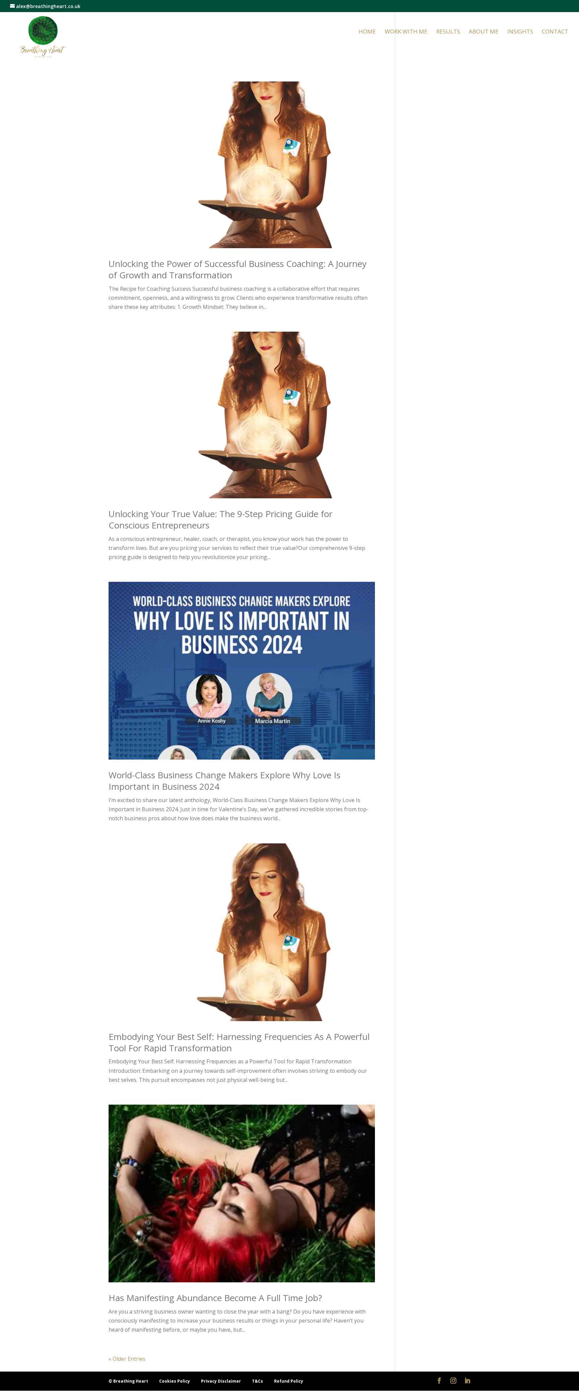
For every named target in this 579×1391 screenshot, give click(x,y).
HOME (367, 32)
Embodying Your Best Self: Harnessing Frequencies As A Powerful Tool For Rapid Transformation (239, 1042)
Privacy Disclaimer (221, 1381)
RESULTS (448, 32)
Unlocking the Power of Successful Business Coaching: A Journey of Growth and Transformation (238, 269)
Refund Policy (288, 1381)
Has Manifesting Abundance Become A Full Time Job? (215, 1298)
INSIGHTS (520, 32)
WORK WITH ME (406, 32)
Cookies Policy (175, 1381)
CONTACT (555, 32)
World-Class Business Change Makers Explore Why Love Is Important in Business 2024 (224, 780)
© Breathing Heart (129, 1381)
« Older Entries (127, 1358)
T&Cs (258, 1381)
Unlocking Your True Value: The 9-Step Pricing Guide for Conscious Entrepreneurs (220, 519)
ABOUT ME (484, 32)
